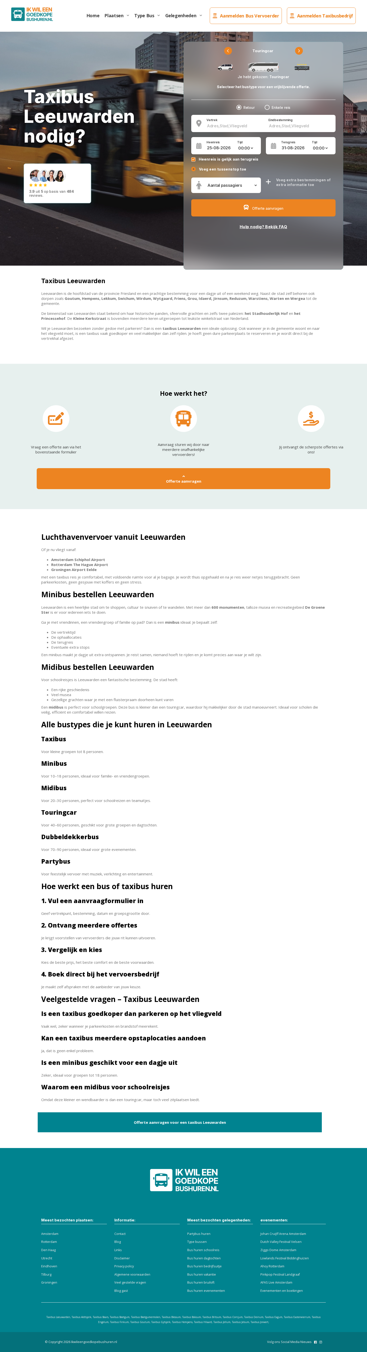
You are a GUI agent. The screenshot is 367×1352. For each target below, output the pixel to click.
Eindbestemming (280, 120)
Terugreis (288, 142)
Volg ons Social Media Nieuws (289, 1342)
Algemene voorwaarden (132, 1274)
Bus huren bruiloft (200, 1282)
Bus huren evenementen (206, 1291)
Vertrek (211, 120)
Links (118, 1250)
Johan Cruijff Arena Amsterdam (283, 1234)
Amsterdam (49, 1234)
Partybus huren (198, 1234)
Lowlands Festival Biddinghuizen (284, 1258)
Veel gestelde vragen (130, 1282)
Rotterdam (49, 1242)
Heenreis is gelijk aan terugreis (228, 159)
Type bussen (197, 1242)
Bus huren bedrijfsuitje (204, 1266)
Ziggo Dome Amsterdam (278, 1250)
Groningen (49, 1282)
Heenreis (213, 142)
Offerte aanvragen (183, 481)
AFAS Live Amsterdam (276, 1282)
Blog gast (121, 1291)
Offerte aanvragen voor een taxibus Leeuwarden (180, 1122)
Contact (120, 1234)
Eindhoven (49, 1266)
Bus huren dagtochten (204, 1258)
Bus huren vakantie (201, 1274)
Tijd (240, 142)
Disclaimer (122, 1258)
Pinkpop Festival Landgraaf (280, 1274)
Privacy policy (124, 1266)
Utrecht (46, 1258)
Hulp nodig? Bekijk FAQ (263, 226)
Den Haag (48, 1250)
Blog (117, 1242)
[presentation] (228, 51)
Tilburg (46, 1274)
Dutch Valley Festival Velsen (281, 1242)
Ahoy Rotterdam (272, 1266)
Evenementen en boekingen (281, 1291)
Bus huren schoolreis (203, 1250)
